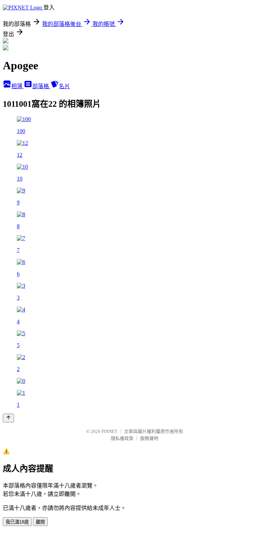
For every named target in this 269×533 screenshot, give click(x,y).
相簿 (17, 86)
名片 (64, 86)
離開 (40, 522)
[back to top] (8, 418)
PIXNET (109, 431)
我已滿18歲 (17, 522)
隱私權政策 (122, 438)
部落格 (41, 86)
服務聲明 (149, 438)
